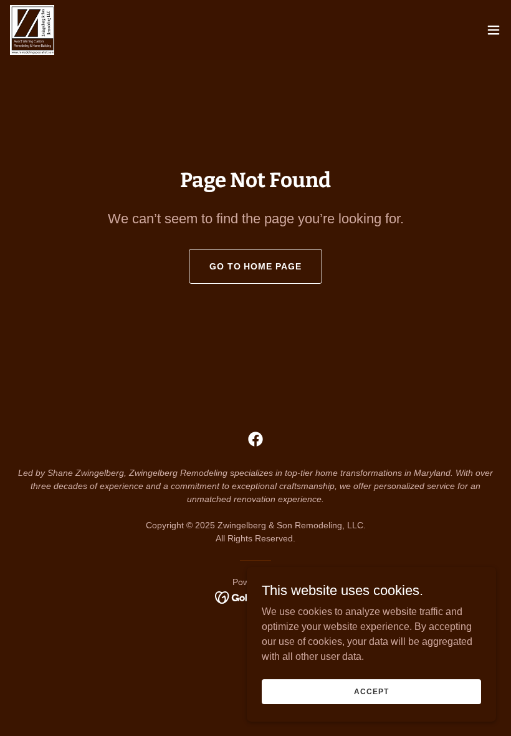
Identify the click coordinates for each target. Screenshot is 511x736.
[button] (493, 29)
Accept (371, 691)
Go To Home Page (255, 266)
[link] (32, 30)
